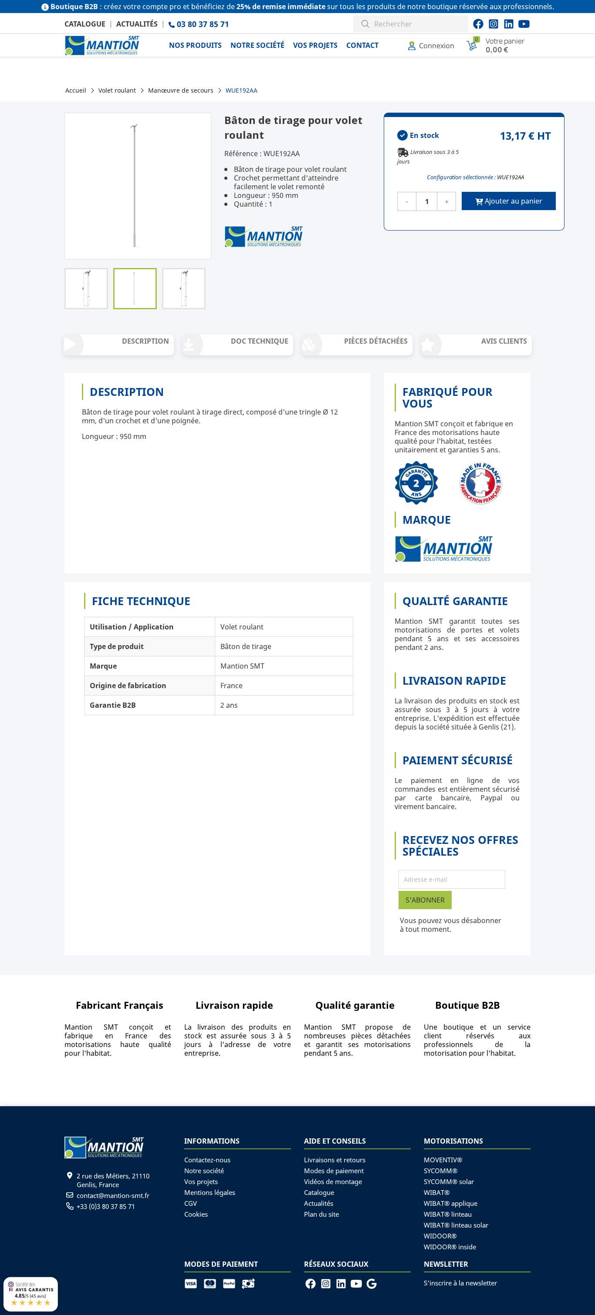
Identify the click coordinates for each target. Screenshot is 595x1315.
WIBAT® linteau (448, 1214)
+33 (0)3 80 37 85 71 (106, 1206)
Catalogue (84, 24)
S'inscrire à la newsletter (460, 1282)
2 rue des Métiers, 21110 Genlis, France (113, 1180)
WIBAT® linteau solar (456, 1225)
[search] (365, 22)
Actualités (137, 24)
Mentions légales (209, 1192)
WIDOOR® (440, 1235)
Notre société (204, 1170)
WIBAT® (437, 1192)
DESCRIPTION (145, 341)
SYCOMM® (440, 1170)
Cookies (196, 1214)
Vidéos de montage (333, 1181)
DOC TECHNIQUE (259, 341)
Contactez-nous (207, 1159)
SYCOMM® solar (449, 1181)
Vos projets (201, 1181)
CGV (190, 1203)
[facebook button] (478, 24)
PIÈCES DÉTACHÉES (376, 341)
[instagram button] (524, 24)
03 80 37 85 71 (202, 24)
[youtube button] (493, 24)
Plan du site (321, 1214)
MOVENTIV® (443, 1159)
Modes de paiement (334, 1170)
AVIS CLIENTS (504, 341)
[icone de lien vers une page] (193, 1282)
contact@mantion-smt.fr (113, 1195)
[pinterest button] (508, 24)
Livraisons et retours (334, 1159)
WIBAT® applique (450, 1203)
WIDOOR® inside (450, 1246)
